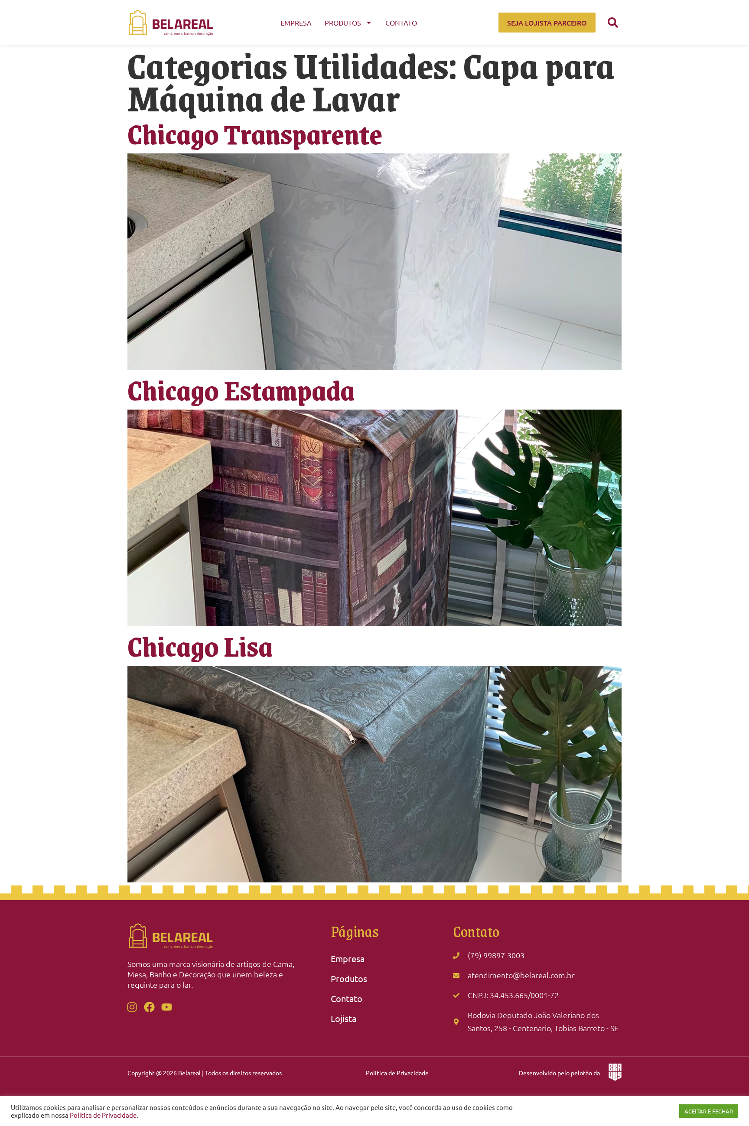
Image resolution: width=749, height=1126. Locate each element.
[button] (613, 22)
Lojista (343, 1018)
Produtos (343, 22)
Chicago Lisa (200, 645)
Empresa (296, 22)
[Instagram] (131, 1007)
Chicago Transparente (254, 133)
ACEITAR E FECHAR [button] (708, 1111)
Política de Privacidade (397, 1073)
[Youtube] (166, 1007)
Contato (401, 22)
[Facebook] (149, 1007)
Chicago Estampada (241, 389)
